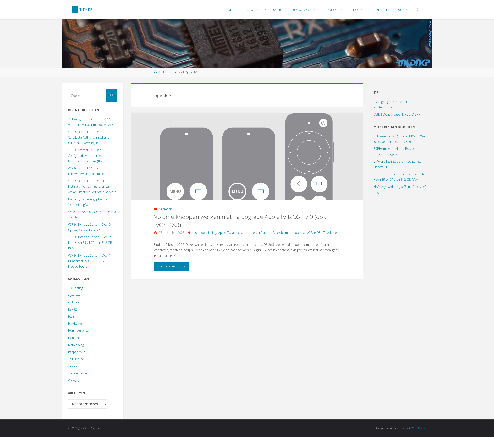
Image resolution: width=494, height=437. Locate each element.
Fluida (404, 428)
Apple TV (224, 232)
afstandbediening (204, 232)
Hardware (75, 323)
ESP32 (72, 309)
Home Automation (80, 331)
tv (303, 232)
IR (272, 232)
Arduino (73, 302)
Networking (76, 345)
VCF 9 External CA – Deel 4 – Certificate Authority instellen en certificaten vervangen (89, 137)
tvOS (309, 232)
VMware (74, 380)
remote (295, 232)
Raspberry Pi (76, 352)
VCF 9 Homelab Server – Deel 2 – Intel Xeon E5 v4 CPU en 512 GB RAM (90, 242)
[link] (418, 9)
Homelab (74, 338)
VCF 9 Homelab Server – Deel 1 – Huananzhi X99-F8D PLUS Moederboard (90, 261)
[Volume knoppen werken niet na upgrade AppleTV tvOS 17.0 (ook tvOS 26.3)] (247, 156)
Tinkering (74, 366)
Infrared (263, 232)
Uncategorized (78, 373)
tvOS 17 (319, 232)
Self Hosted (76, 359)
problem (282, 232)
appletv (237, 232)
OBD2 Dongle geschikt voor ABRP (397, 114)
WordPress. (418, 428)
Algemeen (165, 209)
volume (332, 232)
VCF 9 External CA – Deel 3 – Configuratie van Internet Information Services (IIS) (87, 155)
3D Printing (75, 288)
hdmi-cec (250, 232)
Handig (73, 316)
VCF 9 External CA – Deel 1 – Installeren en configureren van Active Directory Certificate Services (92, 186)
